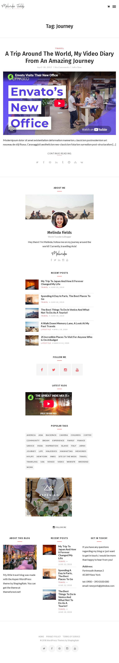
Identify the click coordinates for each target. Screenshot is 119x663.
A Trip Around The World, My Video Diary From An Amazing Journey (59, 57)
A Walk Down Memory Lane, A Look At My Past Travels (65, 325)
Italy (73, 446)
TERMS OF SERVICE (71, 636)
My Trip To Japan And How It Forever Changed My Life (62, 282)
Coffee (88, 435)
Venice (51, 462)
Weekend (83, 462)
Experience (58, 440)
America (31, 435)
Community (33, 440)
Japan (82, 446)
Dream (45, 440)
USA (43, 462)
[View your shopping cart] (108, 6)
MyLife (30, 456)
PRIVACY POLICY (53, 636)
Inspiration (52, 446)
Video (61, 462)
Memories (80, 451)
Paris (53, 456)
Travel (59, 48)
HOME (41, 636)
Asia (41, 435)
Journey (31, 451)
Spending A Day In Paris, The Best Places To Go (65, 297)
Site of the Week (68, 456)
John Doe (77, 67)
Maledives (51, 451)
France (81, 440)
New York (42, 456)
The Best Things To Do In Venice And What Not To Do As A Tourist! (65, 311)
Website (71, 462)
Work (30, 467)
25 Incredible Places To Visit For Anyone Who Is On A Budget (66, 338)
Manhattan (66, 451)
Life (41, 451)
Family (70, 440)
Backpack (51, 435)
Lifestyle (46, 329)
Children (76, 435)
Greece (30, 446)
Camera (64, 435)
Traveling (32, 462)
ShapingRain (73, 640)
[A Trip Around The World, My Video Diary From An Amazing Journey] (59, 103)
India (40, 446)
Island (64, 446)
